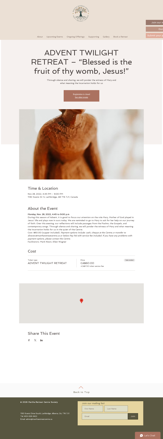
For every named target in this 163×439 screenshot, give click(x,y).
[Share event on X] (35, 340)
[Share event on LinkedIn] (41, 340)
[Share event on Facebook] (29, 340)
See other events (81, 97)
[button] (120, 37)
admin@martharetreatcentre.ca (39, 419)
